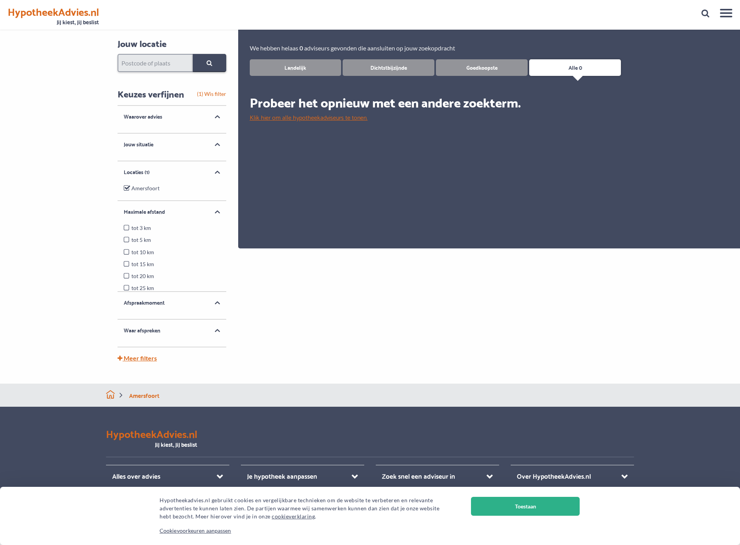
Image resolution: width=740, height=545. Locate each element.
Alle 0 (575, 67)
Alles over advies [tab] (136, 475)
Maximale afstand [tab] (144, 211)
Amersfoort (145, 188)
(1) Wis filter (211, 94)
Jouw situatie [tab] (138, 144)
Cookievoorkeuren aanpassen (195, 530)
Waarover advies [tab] (143, 116)
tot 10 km (142, 252)
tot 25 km (142, 288)
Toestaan (525, 506)
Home (110, 394)
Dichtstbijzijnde (388, 67)
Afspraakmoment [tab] (144, 302)
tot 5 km (141, 239)
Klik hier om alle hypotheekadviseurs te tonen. (309, 117)
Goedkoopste (482, 67)
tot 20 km (142, 276)
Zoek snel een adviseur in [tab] (418, 475)
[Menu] (723, 14)
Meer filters (140, 358)
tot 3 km (141, 228)
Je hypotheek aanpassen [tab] (282, 475)
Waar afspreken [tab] (142, 330)
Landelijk (295, 67)
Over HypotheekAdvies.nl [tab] (554, 475)
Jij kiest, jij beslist (53, 16)
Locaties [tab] (137, 171)
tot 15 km (142, 264)
